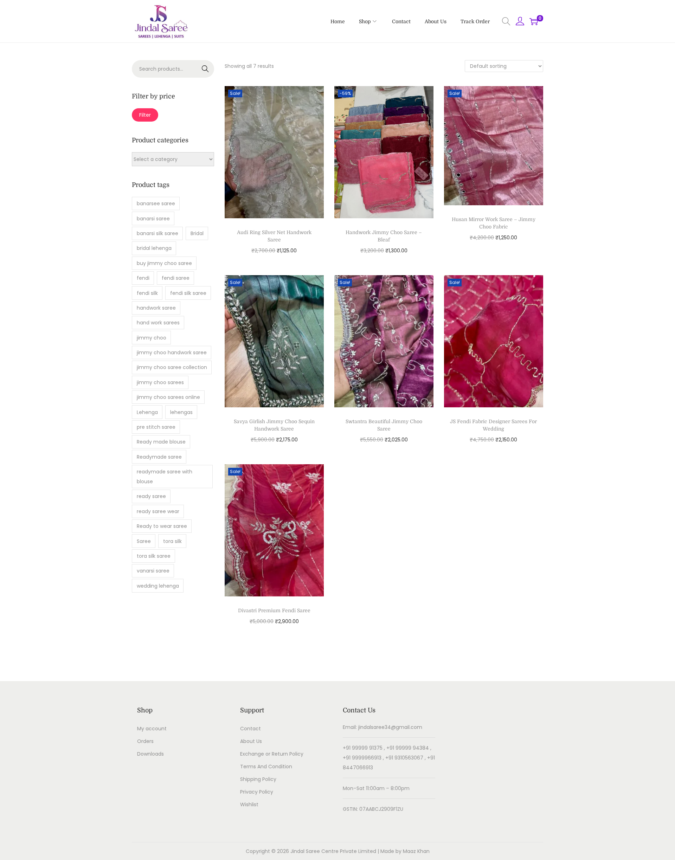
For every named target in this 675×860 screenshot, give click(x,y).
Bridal (197, 233)
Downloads (150, 753)
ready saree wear (158, 511)
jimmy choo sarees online (168, 397)
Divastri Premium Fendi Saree (274, 610)
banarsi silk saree (157, 233)
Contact (250, 728)
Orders (145, 741)
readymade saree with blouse (164, 476)
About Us (251, 741)
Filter (145, 114)
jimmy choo (151, 337)
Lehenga (147, 412)
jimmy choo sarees (160, 382)
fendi (143, 278)
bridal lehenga (154, 248)
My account (152, 728)
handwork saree (156, 307)
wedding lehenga (158, 585)
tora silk (172, 541)
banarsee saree (156, 203)
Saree (144, 541)
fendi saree (175, 278)
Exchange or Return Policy (271, 753)
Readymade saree (159, 456)
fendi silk (147, 293)
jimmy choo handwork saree (172, 352)
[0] (533, 21)
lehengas (181, 412)
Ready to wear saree (162, 526)
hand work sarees (158, 322)
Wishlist (249, 804)
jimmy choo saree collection (172, 367)
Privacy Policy (256, 791)
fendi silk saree (188, 293)
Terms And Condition (266, 766)
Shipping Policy (258, 779)
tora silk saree (154, 556)
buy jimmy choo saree (164, 263)
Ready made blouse (161, 441)
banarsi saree (153, 218)
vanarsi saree (153, 570)
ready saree (151, 496)
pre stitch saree (156, 427)
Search (205, 68)
